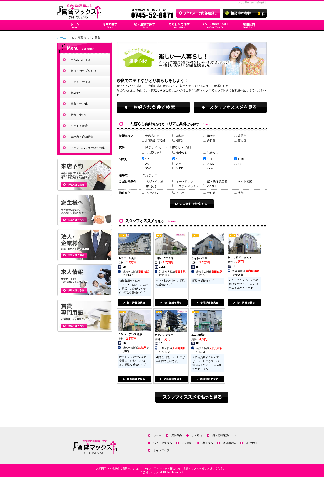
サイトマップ (161, 450)
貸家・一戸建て (81, 103)
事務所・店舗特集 (82, 136)
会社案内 (197, 435)
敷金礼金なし (79, 114)
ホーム (61, 37)
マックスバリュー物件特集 (88, 147)
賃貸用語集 (229, 442)
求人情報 (187, 442)
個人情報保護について (225, 435)
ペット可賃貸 (79, 125)
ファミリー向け (81, 81)
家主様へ (207, 442)
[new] (134, 253)
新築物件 (76, 92)
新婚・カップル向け (83, 70)
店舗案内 (176, 435)
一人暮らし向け (81, 59)
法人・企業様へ (162, 442)
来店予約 (251, 442)
